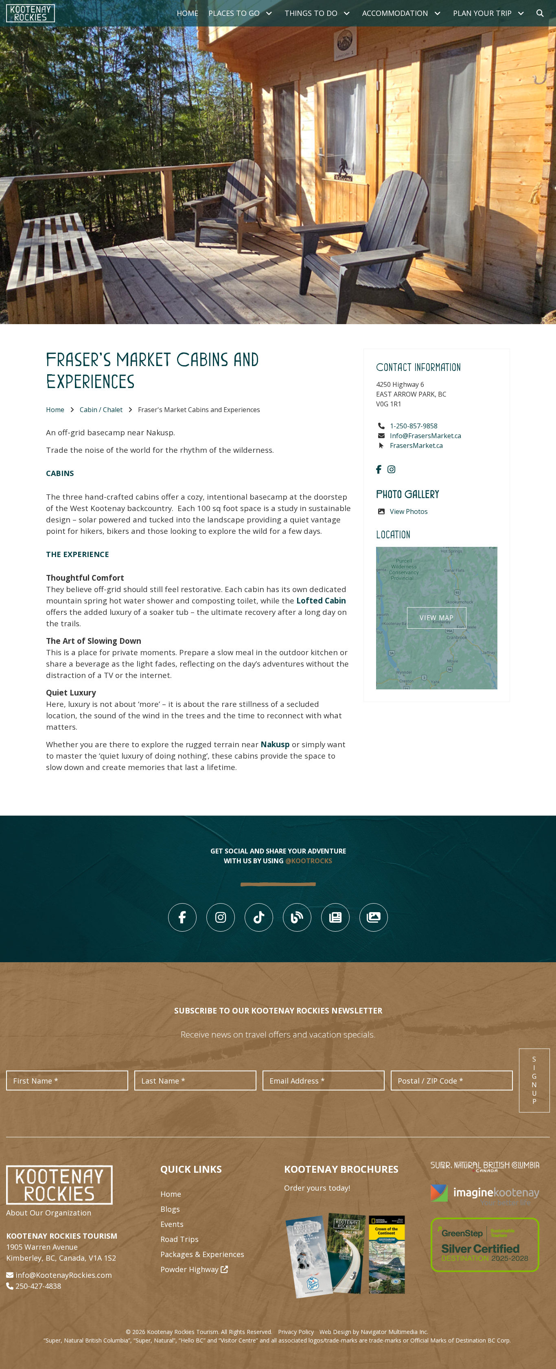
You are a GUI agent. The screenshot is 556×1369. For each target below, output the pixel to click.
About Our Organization (48, 1213)
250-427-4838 (38, 1286)
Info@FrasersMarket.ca (425, 435)
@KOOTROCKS (308, 860)
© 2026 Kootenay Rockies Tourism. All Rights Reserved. (199, 1332)
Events (172, 1224)
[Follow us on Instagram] (391, 469)
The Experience (77, 554)
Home (187, 13)
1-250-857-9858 (414, 425)
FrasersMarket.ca (416, 445)
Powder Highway (190, 1269)
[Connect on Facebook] (379, 469)
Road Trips (179, 1239)
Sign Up (534, 1080)
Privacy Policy (296, 1332)
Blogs (170, 1209)
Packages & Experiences (202, 1254)
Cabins (60, 473)
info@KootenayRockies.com (63, 1275)
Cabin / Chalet (101, 409)
